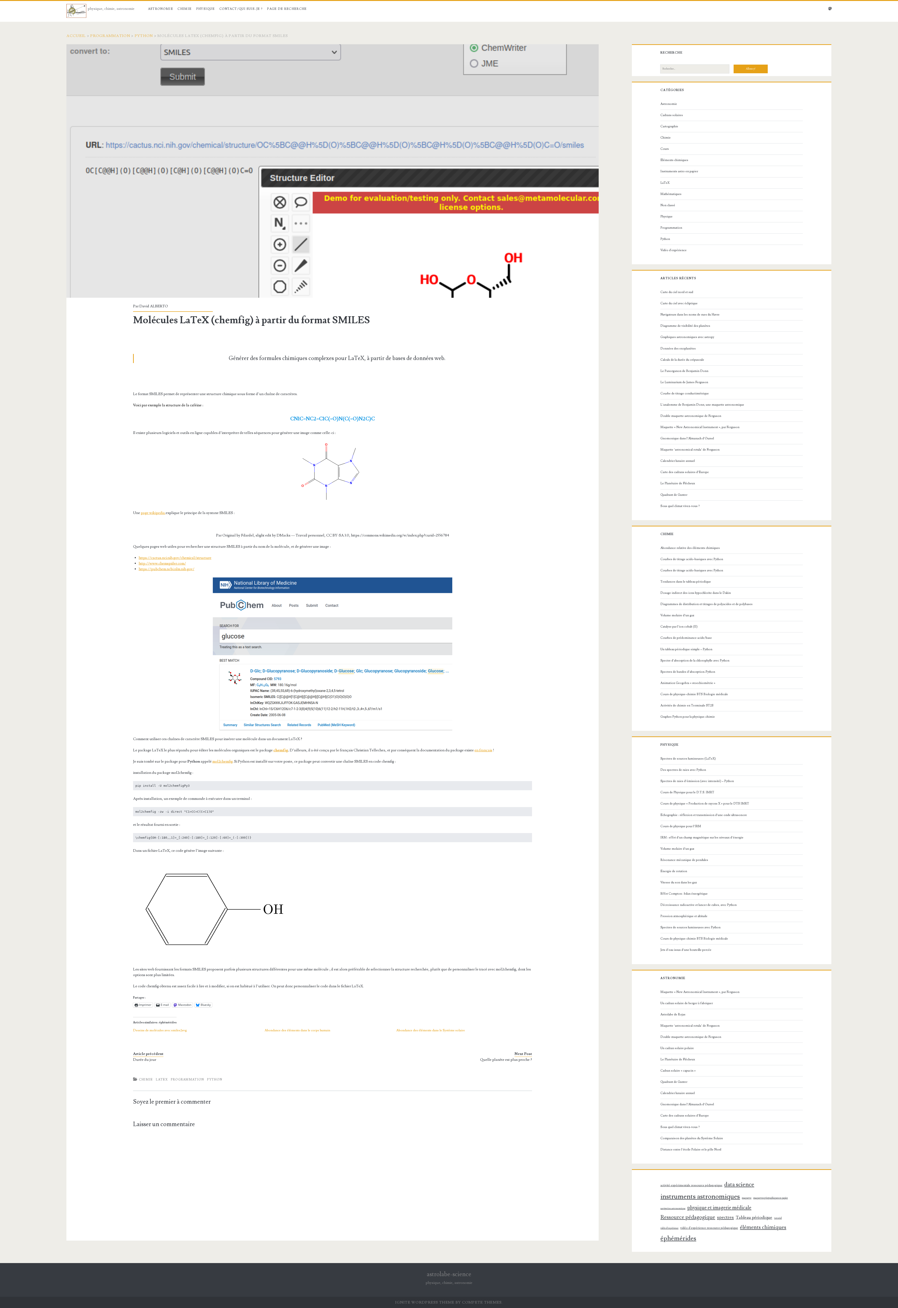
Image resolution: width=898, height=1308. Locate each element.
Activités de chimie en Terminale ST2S (686, 705)
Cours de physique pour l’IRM (680, 826)
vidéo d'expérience (669, 1228)
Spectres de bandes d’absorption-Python (687, 672)
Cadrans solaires (671, 115)
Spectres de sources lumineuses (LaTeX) (688, 759)
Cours (664, 149)
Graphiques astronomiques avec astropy (687, 337)
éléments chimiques (763, 1227)
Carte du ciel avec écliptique (679, 303)
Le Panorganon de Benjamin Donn (684, 371)
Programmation (110, 35)
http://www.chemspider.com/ (162, 563)
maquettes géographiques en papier (770, 1198)
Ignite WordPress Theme (424, 1302)
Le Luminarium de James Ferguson (684, 382)
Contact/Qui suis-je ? (241, 9)
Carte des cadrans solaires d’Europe (684, 472)
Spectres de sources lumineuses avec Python (690, 927)
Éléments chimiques (674, 160)
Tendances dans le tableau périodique (685, 582)
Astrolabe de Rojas (672, 1014)
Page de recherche (287, 9)
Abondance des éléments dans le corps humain (297, 1030)
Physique (205, 9)
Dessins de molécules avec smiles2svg (160, 1030)
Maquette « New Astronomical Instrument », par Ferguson (699, 427)
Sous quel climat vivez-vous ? (680, 506)
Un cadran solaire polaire (677, 1048)
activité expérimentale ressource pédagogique (691, 1185)
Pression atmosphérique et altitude (683, 916)
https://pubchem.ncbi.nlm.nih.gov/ (166, 569)
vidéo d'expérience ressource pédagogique (709, 1228)
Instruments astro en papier (679, 171)
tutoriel (778, 1218)
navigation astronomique (672, 1208)
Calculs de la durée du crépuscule (682, 360)
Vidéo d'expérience (673, 250)
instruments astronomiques (700, 1196)
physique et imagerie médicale (719, 1207)
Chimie (184, 9)
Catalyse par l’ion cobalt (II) (679, 626)
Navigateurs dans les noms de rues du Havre (690, 314)
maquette (746, 1198)
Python (144, 35)
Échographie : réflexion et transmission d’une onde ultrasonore (703, 815)
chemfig (280, 750)
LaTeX (162, 1079)
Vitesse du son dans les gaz (678, 882)
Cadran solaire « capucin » (678, 1071)
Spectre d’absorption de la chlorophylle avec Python (694, 660)
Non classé (667, 205)
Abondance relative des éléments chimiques (690, 548)
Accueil (76, 35)
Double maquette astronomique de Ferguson (690, 416)
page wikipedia (153, 513)
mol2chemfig (222, 761)
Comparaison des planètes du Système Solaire (691, 1138)
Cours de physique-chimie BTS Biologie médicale (694, 694)
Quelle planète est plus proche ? (506, 1059)
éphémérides (678, 1238)
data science (739, 1184)
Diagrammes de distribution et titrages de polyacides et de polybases (706, 604)
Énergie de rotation (673, 871)
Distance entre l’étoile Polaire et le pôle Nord (690, 1149)
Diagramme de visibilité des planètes (685, 326)
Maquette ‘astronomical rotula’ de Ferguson (690, 450)
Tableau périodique (754, 1217)
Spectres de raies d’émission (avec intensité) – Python (697, 781)
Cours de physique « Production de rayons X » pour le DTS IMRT (704, 803)
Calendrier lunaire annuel (677, 461)
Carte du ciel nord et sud (676, 292)
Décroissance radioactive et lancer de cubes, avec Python (698, 905)
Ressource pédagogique (687, 1217)
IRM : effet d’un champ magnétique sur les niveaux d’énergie (701, 837)
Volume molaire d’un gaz (677, 615)
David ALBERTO (153, 306)
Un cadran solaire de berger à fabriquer (686, 1003)
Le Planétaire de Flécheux (677, 483)
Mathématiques (670, 194)
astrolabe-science (449, 1274)
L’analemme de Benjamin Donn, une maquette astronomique (702, 405)
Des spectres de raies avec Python (683, 770)
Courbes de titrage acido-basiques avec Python (691, 559)
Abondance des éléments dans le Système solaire (430, 1030)
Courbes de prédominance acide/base (686, 638)
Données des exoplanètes (678, 348)
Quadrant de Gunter (673, 495)
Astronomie (160, 9)
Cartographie (669, 126)
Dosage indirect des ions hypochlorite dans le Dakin (695, 593)
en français (483, 750)
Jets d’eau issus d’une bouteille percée (685, 950)
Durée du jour (144, 1059)
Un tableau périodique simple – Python (686, 649)
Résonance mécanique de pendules (684, 860)
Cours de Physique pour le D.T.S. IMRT (687, 792)
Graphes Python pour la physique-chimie (687, 717)
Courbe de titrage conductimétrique (684, 393)
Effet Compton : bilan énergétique (684, 894)
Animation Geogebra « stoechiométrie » (687, 683)
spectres (725, 1217)
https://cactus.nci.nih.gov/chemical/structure (175, 557)
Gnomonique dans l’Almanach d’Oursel (687, 438)
